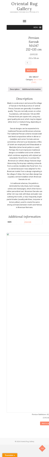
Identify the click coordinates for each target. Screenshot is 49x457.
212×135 (27, 222)
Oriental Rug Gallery (24, 6)
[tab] (14, 89)
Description (15, 89)
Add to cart (31, 70)
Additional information (31, 89)
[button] (36, 27)
